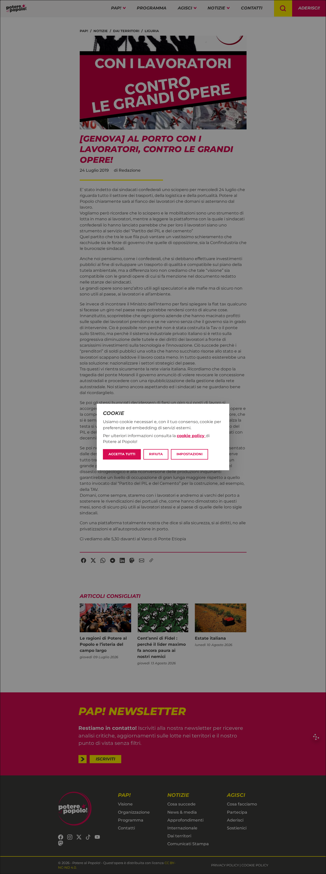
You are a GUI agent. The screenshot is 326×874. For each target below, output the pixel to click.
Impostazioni (189, 454)
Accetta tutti (121, 454)
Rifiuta (156, 454)
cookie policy (191, 435)
